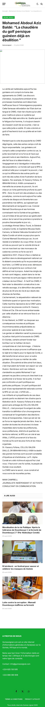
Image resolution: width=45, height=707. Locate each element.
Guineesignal (7, 45)
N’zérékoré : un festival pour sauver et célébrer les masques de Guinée (20, 567)
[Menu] (4, 4)
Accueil (5, 11)
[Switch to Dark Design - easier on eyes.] (37, 4)
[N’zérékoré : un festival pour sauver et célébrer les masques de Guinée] (22, 551)
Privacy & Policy (32, 699)
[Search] (41, 4)
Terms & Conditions (14, 699)
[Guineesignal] (22, 4)
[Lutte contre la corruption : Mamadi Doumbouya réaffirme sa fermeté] (22, 588)
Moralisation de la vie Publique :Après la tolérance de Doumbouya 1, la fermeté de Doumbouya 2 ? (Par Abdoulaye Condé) (21, 530)
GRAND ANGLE (8, 17)
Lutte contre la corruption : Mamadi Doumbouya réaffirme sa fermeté (19, 603)
